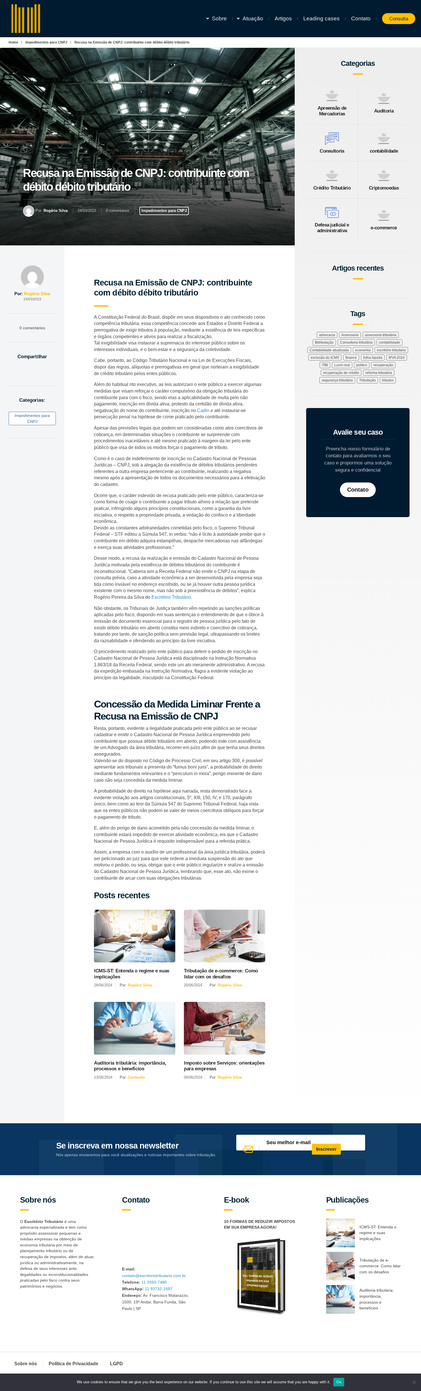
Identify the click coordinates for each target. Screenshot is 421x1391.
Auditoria (384, 111)
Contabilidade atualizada (329, 350)
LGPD (116, 1363)
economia (363, 350)
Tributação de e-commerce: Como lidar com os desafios (221, 973)
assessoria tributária (380, 335)
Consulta (398, 18)
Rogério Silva (56, 210)
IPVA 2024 (397, 357)
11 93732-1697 (158, 1288)
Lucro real (342, 365)
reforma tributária (378, 373)
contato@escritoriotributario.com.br (154, 1275)
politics (361, 365)
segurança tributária (337, 380)
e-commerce (384, 227)
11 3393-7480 (154, 1282)
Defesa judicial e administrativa (332, 227)
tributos (388, 380)
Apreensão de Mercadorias (332, 111)
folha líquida (372, 357)
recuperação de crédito (341, 373)
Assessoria (350, 335)
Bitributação (324, 342)
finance (351, 357)
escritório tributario (391, 350)
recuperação (383, 365)
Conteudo (136, 1077)
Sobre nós (25, 1363)
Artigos (283, 18)
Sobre (219, 18)
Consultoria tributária (356, 342)
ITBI (325, 365)
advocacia (327, 335)
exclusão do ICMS (325, 357)
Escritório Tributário (171, 597)
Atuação (253, 18)
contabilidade (384, 151)
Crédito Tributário (332, 188)
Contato (361, 18)
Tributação (367, 380)
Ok (338, 1382)
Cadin (203, 410)
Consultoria (332, 151)
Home (13, 42)
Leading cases (321, 18)
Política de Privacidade (73, 1363)
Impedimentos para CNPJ (46, 42)
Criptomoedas (384, 188)
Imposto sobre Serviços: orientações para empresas (224, 1065)
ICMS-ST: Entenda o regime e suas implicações (131, 973)
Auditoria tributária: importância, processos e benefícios (130, 1065)
